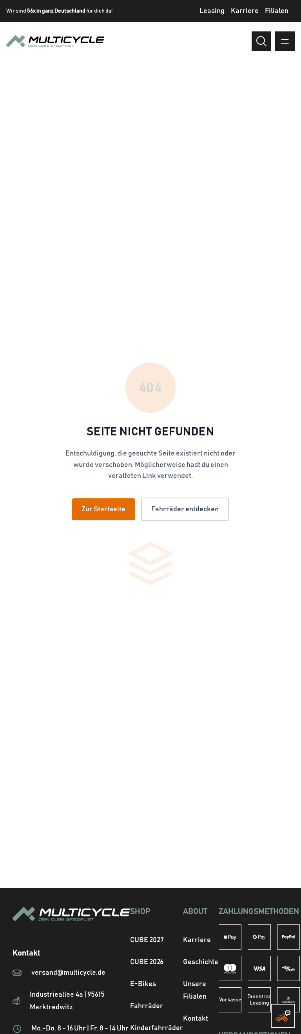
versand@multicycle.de (68, 972)
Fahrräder (146, 1006)
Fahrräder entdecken (185, 509)
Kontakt (195, 1018)
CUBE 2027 (147, 940)
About (195, 911)
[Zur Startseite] (71, 923)
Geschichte (200, 962)
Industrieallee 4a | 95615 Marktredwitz (67, 1001)
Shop (140, 911)
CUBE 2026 (146, 962)
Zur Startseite (103, 509)
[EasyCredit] (288, 968)
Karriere (245, 11)
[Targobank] (288, 999)
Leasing (212, 11)
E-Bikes (143, 984)
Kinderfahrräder (156, 1028)
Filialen (276, 11)
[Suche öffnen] (261, 41)
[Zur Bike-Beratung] (283, 1016)
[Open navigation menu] (285, 41)
